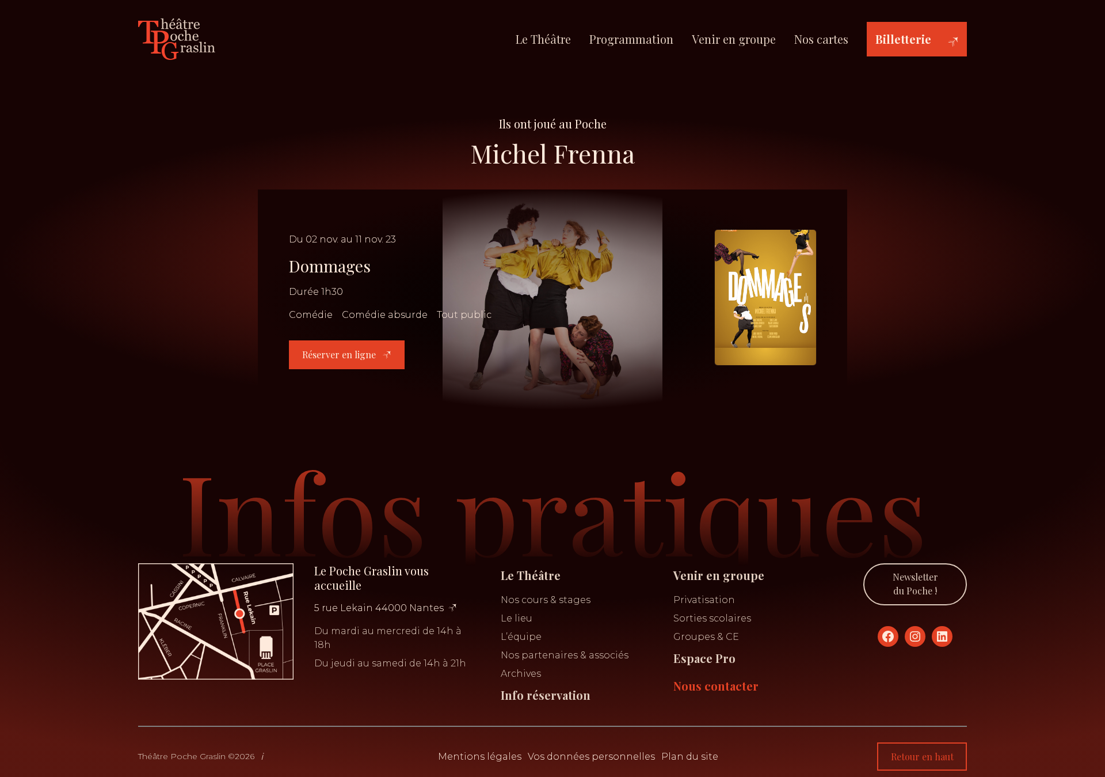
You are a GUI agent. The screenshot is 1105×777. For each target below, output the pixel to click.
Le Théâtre (543, 39)
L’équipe (521, 636)
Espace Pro (704, 658)
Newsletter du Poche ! (915, 584)
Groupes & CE (706, 636)
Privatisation (704, 599)
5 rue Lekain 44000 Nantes (379, 607)
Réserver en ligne (340, 354)
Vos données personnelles (591, 756)
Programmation (631, 39)
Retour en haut (922, 757)
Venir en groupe (734, 39)
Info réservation (545, 695)
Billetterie (903, 39)
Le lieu (516, 618)
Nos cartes (821, 39)
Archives (521, 673)
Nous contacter (716, 685)
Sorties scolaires (712, 618)
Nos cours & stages (545, 599)
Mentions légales (479, 756)
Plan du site (689, 756)
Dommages (330, 265)
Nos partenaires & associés (564, 655)
